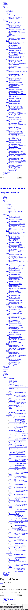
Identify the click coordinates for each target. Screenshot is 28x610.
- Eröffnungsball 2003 (17, 546)
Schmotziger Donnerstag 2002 (17, 161)
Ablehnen (10, 609)
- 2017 (9, 424)
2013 (7, 81)
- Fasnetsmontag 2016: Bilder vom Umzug (18, 447)
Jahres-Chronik (13, 16)
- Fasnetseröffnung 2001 (18, 564)
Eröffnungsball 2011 (14, 101)
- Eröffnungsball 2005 (17, 525)
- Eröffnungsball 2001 (17, 568)
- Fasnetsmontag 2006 (18, 518)
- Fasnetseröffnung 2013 (18, 463)
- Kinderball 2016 (16, 445)
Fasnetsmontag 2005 (15, 140)
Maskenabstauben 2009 (16, 108)
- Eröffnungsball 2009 (17, 494)
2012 (7, 88)
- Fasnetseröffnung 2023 (18, 395)
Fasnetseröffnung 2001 (15, 165)
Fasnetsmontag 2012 (15, 98)
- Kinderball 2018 (16, 420)
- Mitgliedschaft (11, 380)
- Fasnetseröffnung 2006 (18, 509)
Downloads (6, 173)
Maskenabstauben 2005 (16, 133)
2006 (7, 120)
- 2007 (9, 502)
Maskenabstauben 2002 (16, 158)
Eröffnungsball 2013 (14, 85)
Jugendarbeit (6, 172)
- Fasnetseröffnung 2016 (18, 438)
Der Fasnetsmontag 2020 (16, 35)
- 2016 (9, 437)
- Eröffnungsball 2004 (17, 535)
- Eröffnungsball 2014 (17, 461)
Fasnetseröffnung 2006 (15, 122)
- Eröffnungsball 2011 (17, 484)
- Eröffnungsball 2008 (17, 501)
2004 (7, 141)
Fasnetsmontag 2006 (15, 128)
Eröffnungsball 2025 (14, 22)
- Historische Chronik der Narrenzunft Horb (18, 387)
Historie (8, 9)
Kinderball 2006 (13, 126)
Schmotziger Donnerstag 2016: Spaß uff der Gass (17, 64)
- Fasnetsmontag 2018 (18, 423)
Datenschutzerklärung (9, 599)
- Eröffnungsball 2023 (17, 396)
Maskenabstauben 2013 (16, 84)
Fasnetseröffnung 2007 (15, 117)
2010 (7, 102)
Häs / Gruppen (10, 11)
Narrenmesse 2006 (14, 127)
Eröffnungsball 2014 (14, 80)
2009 (7, 105)
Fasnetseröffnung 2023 (15, 25)
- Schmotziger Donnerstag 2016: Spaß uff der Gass (17, 443)
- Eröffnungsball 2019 (17, 413)
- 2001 (9, 562)
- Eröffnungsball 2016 (17, 440)
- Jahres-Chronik (16, 385)
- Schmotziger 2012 (17, 480)
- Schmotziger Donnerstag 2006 (15, 513)
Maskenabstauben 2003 (16, 151)
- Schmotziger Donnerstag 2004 (15, 537)
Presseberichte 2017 (15, 57)
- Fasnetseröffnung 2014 (18, 459)
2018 (7, 41)
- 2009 (9, 489)
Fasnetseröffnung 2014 (15, 78)
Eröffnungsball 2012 (14, 92)
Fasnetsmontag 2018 (15, 48)
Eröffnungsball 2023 (14, 27)
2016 (7, 59)
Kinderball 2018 (13, 45)
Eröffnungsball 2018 (14, 43)
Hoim (4, 2)
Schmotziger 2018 (14, 46)
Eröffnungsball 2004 (14, 144)
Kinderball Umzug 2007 (15, 119)
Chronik (8, 14)
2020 (7, 28)
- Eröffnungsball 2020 (17, 402)
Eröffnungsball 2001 (14, 168)
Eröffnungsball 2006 (14, 123)
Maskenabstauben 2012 (16, 91)
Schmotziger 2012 (14, 96)
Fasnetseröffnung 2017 (15, 50)
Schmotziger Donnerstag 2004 (17, 145)
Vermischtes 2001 (14, 169)
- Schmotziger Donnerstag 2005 (20, 527)
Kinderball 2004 (13, 147)
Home (1, 583)
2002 (7, 156)
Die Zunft (5, 7)
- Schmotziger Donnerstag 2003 (15, 548)
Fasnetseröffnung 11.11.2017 (17, 42)
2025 (7, 21)
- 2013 (9, 462)
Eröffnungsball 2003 (14, 152)
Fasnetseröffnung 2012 (15, 89)
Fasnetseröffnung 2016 (15, 60)
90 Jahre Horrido (14, 87)
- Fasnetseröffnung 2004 (18, 533)
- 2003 (9, 542)
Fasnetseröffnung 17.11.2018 (17, 38)
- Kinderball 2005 (16, 529)
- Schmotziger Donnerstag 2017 (15, 429)
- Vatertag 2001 (16, 571)
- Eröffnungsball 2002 (17, 557)
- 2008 (9, 495)
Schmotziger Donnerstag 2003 (17, 154)
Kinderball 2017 (13, 55)
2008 (7, 110)
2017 (7, 49)
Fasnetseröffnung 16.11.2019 (17, 29)
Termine (5, 6)
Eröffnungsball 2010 (14, 103)
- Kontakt (10, 382)
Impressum (6, 598)
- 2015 (9, 449)
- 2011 (9, 483)
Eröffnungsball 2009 (14, 109)
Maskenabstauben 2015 (16, 74)
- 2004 (9, 532)
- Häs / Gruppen (11, 381)
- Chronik (10, 384)
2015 (7, 70)
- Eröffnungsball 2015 (17, 456)
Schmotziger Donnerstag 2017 (17, 53)
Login (4, 602)
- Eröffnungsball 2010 (17, 487)
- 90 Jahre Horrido (16, 469)
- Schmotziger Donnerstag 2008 (15, 499)
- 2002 (9, 553)
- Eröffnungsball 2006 (17, 511)
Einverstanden (4, 609)
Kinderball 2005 (13, 138)
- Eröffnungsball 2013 (17, 468)
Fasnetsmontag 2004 (15, 148)
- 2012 (9, 470)
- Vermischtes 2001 (17, 569)
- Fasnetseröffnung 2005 (18, 521)
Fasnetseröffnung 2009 (15, 106)
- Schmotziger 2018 (17, 422)
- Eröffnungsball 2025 (17, 392)
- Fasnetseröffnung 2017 (18, 426)
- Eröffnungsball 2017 (17, 427)
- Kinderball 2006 (16, 515)
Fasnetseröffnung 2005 (15, 131)
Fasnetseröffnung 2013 (15, 82)
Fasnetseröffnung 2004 (15, 142)
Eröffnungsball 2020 (14, 31)
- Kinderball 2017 (16, 431)
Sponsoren (6, 175)
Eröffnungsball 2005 (14, 134)
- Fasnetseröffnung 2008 (18, 497)
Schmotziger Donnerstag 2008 (17, 113)
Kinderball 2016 (13, 66)
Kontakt (5, 3)
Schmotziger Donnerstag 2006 (17, 124)
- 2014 (9, 458)
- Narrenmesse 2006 (17, 516)
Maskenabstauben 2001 (16, 166)
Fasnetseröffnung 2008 (15, 112)
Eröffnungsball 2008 (14, 115)
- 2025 (9, 391)
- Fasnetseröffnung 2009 (18, 490)
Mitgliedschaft (10, 10)
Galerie (5, 20)
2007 (7, 116)
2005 (7, 130)
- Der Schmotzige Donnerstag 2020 (16, 404)
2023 (7, 24)
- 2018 (9, 415)
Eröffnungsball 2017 (14, 52)
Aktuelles (5, 4)
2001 (7, 163)
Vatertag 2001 (13, 170)
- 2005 (9, 519)
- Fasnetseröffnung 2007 (18, 504)
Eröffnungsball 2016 (14, 62)
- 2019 (9, 409)
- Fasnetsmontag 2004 (18, 540)
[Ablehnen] (24, 609)
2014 (7, 77)
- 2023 (9, 394)
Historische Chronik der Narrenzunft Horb (15, 18)
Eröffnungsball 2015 (14, 75)
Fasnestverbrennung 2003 (16, 155)
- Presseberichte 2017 (17, 436)
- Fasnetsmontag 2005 (18, 530)
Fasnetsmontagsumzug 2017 (17, 56)
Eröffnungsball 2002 (14, 159)
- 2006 (9, 508)
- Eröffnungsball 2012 (17, 476)
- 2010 (9, 486)
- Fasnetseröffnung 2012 (18, 472)
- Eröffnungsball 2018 (17, 419)
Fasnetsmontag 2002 (15, 162)
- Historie (10, 378)
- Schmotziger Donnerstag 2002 (15, 559)
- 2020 (9, 398)
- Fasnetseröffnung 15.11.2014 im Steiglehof (17, 452)
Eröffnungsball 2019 (14, 39)
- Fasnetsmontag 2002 (18, 561)
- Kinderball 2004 (16, 539)
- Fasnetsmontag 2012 (18, 482)
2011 (7, 99)
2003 (7, 149)
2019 (7, 36)
